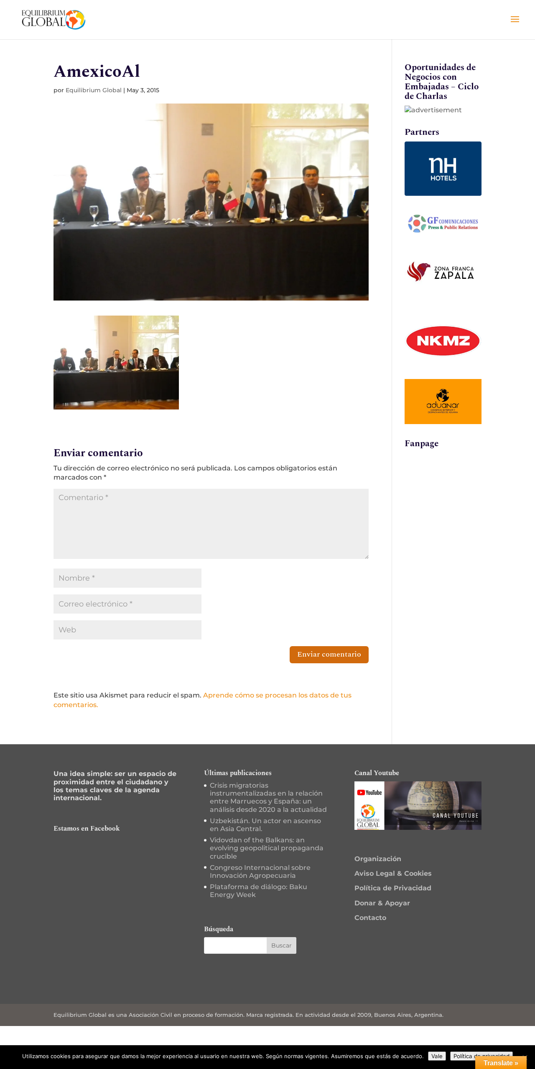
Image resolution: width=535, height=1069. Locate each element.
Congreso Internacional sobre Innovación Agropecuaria (260, 871)
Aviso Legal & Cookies (393, 873)
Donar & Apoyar (382, 903)
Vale (437, 1056)
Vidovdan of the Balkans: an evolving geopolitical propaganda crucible (267, 848)
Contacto (370, 918)
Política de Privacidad (392, 888)
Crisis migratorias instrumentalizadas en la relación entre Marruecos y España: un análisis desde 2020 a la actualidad (268, 797)
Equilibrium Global (94, 90)
